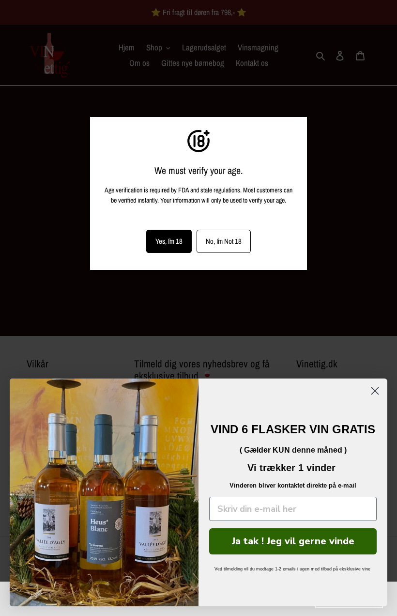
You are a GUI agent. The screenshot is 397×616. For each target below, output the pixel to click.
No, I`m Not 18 (224, 241)
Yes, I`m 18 (169, 241)
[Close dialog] (374, 390)
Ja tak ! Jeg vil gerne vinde (293, 541)
